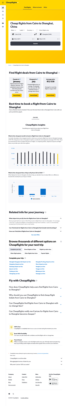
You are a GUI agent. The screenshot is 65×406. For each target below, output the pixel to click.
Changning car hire (14, 273)
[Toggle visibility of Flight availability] (35, 198)
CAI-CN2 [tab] (35, 117)
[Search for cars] (3, 15)
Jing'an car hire (13, 269)
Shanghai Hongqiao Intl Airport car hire (20, 261)
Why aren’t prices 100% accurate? (20, 364)
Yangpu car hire (40, 269)
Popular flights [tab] (45, 253)
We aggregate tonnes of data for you (20, 361)
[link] (17, 95)
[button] (3, 2)
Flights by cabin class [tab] (45, 249)
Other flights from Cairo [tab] (31, 253)
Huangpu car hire (40, 273)
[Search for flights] (3, 7)
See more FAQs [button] (35, 234)
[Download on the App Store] (53, 383)
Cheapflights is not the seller (18, 358)
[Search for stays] (3, 11)
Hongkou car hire (40, 266)
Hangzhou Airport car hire (16, 264)
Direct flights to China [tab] (30, 249)
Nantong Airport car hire (16, 266)
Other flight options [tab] (15, 253)
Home (9, 65)
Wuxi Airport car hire (41, 264)
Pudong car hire (13, 271)
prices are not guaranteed (42, 353)
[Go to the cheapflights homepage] (12, 2)
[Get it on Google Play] (53, 379)
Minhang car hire (40, 271)
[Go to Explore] (3, 18)
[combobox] (30, 30)
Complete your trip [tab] (15, 249)
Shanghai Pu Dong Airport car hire (45, 261)
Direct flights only (44, 30)
